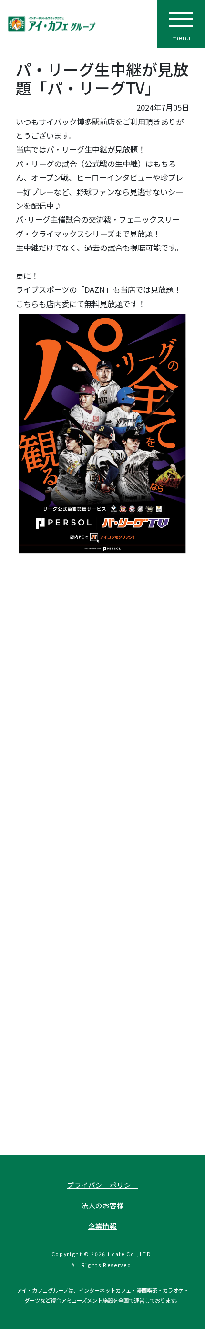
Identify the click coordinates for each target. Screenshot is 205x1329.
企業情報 (102, 1226)
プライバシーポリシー (102, 1185)
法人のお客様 (102, 1205)
